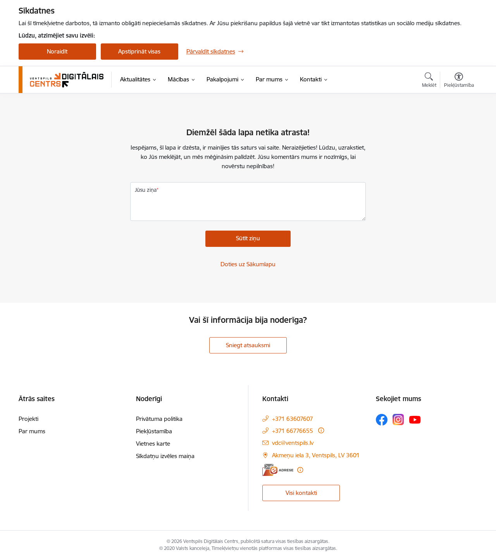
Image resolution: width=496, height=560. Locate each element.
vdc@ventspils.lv (292, 442)
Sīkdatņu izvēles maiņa (165, 456)
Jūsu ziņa (146, 189)
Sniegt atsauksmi (248, 345)
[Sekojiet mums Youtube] (415, 419)
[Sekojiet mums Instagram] (398, 419)
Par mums (32, 431)
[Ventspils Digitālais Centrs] (67, 79)
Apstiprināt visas (139, 51)
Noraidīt (57, 51)
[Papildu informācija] (321, 430)
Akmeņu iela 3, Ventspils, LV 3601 (316, 455)
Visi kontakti (301, 492)
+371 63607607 (292, 418)
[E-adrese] (277, 470)
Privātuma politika (159, 418)
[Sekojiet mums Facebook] (382, 420)
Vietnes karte (153, 443)
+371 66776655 (292, 430)
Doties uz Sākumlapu (248, 264)
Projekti (28, 418)
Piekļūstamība (154, 431)
